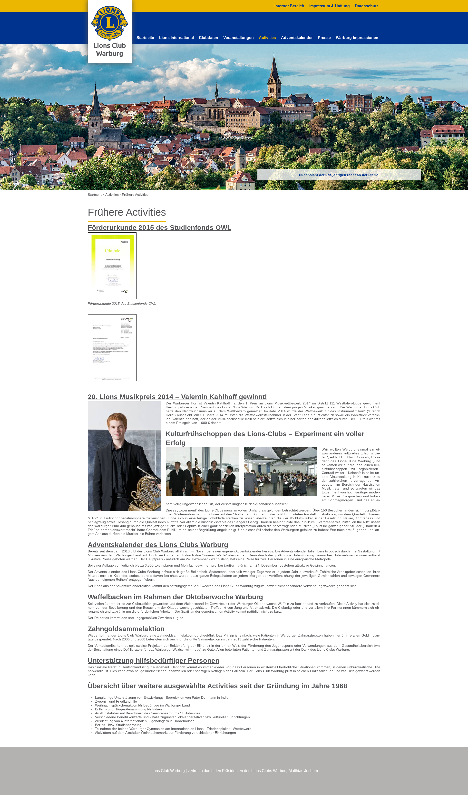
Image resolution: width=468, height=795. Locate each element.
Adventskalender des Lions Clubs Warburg (158, 545)
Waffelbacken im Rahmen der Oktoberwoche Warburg (175, 597)
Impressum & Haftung (329, 6)
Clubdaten (208, 38)
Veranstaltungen (238, 38)
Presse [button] (324, 38)
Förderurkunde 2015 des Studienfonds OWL (159, 227)
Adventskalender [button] (297, 38)
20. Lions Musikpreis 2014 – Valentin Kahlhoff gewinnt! (177, 397)
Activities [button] (267, 38)
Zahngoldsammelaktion (126, 629)
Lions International (176, 38)
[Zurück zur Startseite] (110, 31)
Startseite (145, 38)
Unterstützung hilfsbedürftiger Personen (153, 660)
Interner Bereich (289, 6)
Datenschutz (366, 6)
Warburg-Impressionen (357, 38)
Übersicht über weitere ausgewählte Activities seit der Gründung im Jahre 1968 (217, 686)
